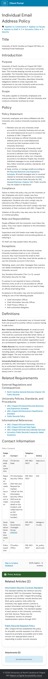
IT (21, 29)
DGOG (14, 532)
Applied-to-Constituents (15, 26)
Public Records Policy (16, 416)
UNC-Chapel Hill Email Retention (21, 424)
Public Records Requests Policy (20, 625)
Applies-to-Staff (11, 29)
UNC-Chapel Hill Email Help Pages (21, 427)
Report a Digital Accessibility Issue (26, 675)
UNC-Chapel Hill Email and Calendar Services (26, 429)
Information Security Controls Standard (24, 587)
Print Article (14, 574)
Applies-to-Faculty (37, 26)
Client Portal (16, 3)
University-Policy (32, 29)
